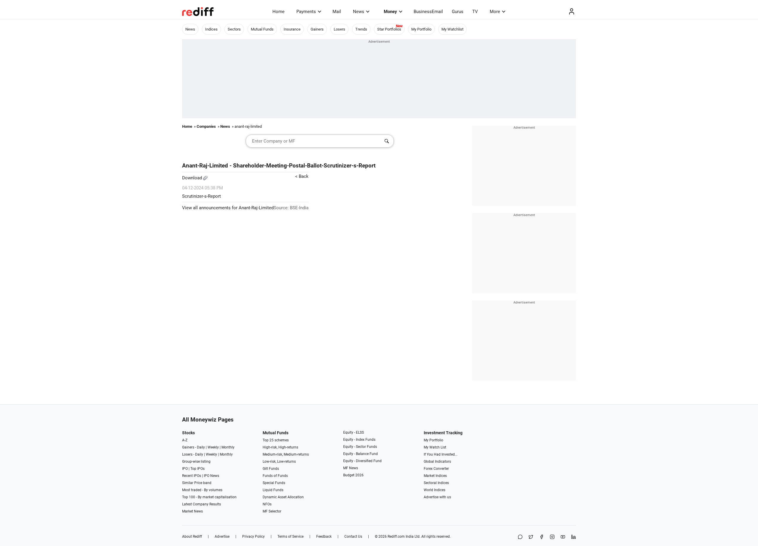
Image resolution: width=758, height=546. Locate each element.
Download (192, 178)
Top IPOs (197, 469)
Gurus (457, 11)
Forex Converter (436, 469)
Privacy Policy (253, 536)
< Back (302, 176)
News (358, 11)
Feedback (324, 536)
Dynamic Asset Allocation (283, 497)
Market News (192, 511)
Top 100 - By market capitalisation (209, 497)
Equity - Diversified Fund (362, 461)
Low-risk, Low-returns (279, 461)
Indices (211, 29)
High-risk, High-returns (280, 447)
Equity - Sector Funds (360, 447)
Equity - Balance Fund (360, 454)
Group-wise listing (196, 461)
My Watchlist (452, 29)
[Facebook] (541, 537)
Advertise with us (437, 497)
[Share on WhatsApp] (520, 537)
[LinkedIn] (573, 537)
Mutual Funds (262, 29)
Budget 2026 (353, 475)
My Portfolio (421, 29)
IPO (185, 469)
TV (475, 11)
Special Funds (274, 483)
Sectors (234, 29)
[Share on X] (531, 537)
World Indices (434, 490)
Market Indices (435, 476)
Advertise (222, 536)
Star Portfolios (389, 29)
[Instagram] (552, 537)
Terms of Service (290, 536)
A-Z (184, 440)
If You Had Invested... (440, 454)
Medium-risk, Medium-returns (286, 454)
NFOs (267, 504)
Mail (337, 11)
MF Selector (272, 511)
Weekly (213, 447)
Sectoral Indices (436, 483)
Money (390, 11)
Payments (306, 11)
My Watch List (435, 447)
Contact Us (353, 536)
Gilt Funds (271, 469)
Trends (361, 29)
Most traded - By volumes (202, 490)
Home (278, 11)
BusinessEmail (428, 11)
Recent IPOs (191, 476)
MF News (350, 468)
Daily (201, 447)
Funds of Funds (275, 476)
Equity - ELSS (353, 432)
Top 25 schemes (276, 440)
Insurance (292, 29)
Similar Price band (196, 483)
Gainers (317, 29)
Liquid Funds (273, 490)
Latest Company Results (201, 504)
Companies (206, 126)
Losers (339, 29)
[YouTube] (563, 537)
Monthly (228, 447)
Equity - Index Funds (359, 440)
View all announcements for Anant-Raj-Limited (228, 207)
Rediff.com (396, 536)
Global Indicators (437, 461)
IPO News (211, 476)
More (495, 11)
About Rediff (192, 536)
